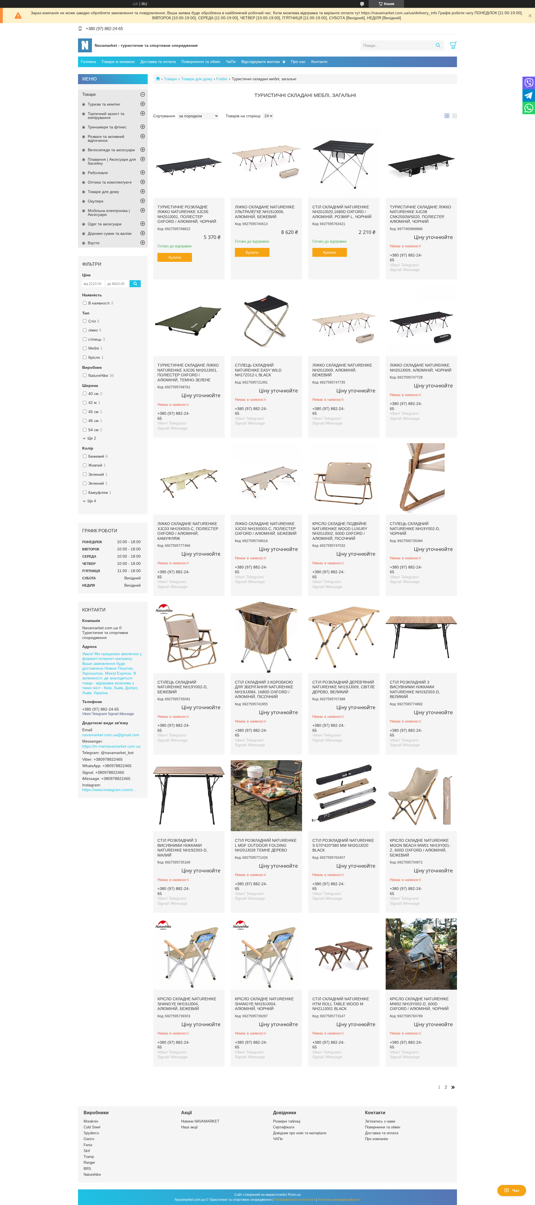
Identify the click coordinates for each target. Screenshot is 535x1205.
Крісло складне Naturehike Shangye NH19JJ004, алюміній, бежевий (186, 1004)
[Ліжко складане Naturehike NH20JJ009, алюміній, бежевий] (344, 320)
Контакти (319, 61)
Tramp (89, 1157)
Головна (88, 61)
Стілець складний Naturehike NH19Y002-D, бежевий (182, 687)
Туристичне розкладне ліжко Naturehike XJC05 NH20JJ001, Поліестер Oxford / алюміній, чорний (186, 214)
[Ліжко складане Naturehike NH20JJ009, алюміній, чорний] (421, 320)
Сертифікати (283, 1127)
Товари (170, 79)
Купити (175, 257)
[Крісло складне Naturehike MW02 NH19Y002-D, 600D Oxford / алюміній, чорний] (421, 954)
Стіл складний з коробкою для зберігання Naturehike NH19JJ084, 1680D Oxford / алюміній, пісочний (264, 689)
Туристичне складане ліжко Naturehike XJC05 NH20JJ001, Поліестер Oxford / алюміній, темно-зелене (188, 372)
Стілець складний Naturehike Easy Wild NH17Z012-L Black (258, 370)
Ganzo (89, 1139)
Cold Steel (92, 1127)
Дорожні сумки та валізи (110, 233)
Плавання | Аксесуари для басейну (112, 161)
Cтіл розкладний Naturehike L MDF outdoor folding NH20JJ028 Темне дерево (265, 845)
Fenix (88, 1145)
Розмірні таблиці (286, 1121)
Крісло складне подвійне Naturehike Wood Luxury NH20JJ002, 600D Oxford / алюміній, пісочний (339, 531)
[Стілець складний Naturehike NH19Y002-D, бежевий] (189, 637)
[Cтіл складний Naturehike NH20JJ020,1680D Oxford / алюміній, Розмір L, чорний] (344, 162)
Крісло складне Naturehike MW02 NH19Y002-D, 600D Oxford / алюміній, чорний (419, 1004)
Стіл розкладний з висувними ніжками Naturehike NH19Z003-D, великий (415, 689)
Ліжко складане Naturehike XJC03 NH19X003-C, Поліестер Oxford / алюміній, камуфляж (187, 531)
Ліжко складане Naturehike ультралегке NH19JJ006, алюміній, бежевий (265, 212)
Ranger (89, 1162)
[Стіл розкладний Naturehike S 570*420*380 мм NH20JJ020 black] (344, 795)
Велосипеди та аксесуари (111, 150)
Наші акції (189, 1127)
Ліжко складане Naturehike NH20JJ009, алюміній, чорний (420, 367)
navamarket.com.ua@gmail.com (110, 735)
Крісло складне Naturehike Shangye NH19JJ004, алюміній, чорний (264, 1004)
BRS (87, 1169)
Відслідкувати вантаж (260, 61)
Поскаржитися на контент (294, 1200)
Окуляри (95, 201)
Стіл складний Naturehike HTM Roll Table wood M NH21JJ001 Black (340, 1004)
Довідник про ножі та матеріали (299, 1133)
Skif (87, 1151)
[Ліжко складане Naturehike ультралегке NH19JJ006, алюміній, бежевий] (266, 162)
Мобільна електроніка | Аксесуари (109, 212)
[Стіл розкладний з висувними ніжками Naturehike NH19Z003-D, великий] (421, 637)
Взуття (93, 243)
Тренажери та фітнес (107, 127)
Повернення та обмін (200, 61)
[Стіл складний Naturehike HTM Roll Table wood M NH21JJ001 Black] (344, 954)
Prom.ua (294, 1195)
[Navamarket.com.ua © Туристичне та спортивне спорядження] (85, 45)
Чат (515, 1190)
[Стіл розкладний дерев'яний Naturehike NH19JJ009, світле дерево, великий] (344, 637)
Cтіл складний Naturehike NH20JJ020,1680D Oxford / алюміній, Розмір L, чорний (341, 212)
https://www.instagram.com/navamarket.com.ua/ (110, 789)
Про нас (298, 61)
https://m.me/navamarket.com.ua (111, 746)
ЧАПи (278, 1139)
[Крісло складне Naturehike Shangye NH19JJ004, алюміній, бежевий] (189, 954)
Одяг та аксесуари (104, 224)
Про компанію (376, 1139)
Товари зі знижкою (118, 61)
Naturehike (92, 1174)
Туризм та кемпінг (104, 104)
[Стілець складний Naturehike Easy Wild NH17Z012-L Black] (266, 320)
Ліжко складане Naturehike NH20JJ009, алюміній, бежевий (342, 370)
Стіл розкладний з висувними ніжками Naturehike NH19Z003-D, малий (182, 847)
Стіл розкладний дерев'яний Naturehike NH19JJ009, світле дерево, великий (343, 687)
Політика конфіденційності (339, 1200)
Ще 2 (91, 438)
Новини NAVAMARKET (200, 1121)
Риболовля (98, 172)
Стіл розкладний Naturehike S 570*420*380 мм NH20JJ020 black (343, 845)
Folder (222, 79)
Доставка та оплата (158, 61)
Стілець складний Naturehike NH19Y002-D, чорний (415, 528)
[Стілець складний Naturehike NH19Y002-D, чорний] (421, 478)
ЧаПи (231, 61)
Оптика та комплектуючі (110, 182)
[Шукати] (438, 45)
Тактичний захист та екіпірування (106, 115)
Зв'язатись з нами (380, 1121)
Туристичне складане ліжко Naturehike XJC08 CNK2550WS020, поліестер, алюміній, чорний (420, 214)
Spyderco (91, 1133)
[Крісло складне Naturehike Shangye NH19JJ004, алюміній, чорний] (266, 954)
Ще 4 (91, 501)
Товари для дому (196, 79)
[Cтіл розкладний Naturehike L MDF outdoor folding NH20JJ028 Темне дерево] (266, 795)
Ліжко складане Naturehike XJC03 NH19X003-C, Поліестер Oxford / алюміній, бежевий (265, 528)
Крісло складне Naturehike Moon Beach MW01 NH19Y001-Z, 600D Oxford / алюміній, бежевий (420, 847)
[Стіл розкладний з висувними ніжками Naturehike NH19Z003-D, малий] (189, 795)
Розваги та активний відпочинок (106, 138)
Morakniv (91, 1121)
